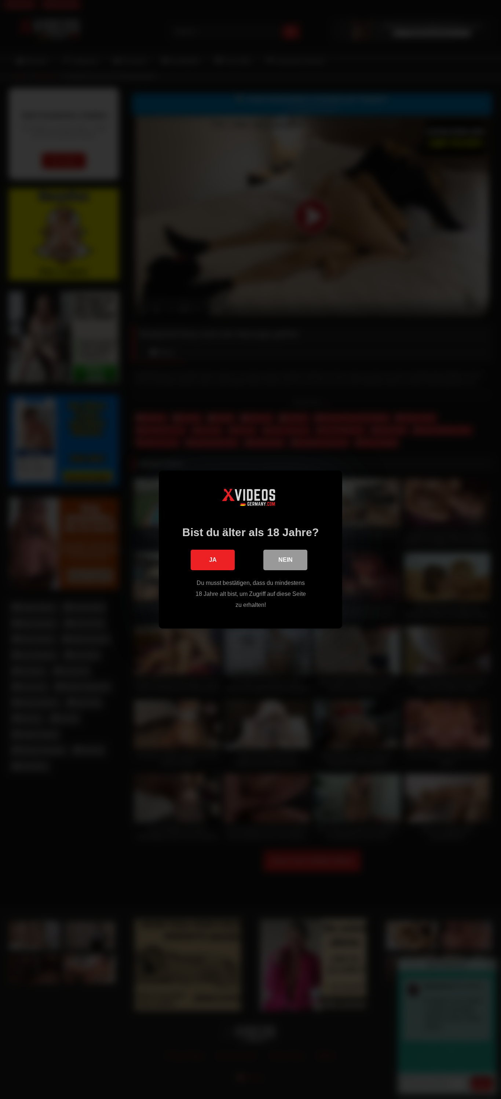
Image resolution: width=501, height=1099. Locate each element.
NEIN (285, 560)
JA (213, 560)
